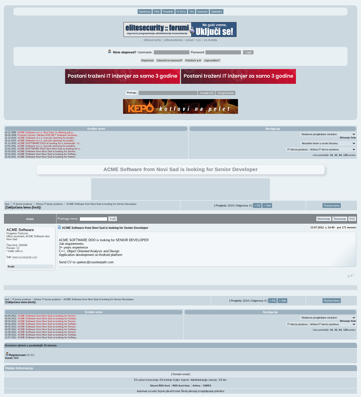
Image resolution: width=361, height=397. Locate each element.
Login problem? (212, 60)
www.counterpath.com (24, 257)
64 (340, 155)
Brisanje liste (348, 137)
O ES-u (181, 11)
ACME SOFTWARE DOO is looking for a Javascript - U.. (49, 143)
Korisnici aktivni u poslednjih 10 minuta (30, 345)
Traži (113, 218)
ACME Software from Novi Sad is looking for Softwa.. (47, 154)
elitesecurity (152, 40)
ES (209, 385)
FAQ (156, 11)
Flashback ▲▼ (193, 60)
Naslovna (144, 11)
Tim (191, 11)
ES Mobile (210, 40)
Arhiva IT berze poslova (49, 204)
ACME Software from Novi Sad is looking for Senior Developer (102, 204)
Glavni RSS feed (160, 385)
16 (331, 155)
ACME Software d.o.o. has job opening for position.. (47, 146)
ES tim (222, 379)
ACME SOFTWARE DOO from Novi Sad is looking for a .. (49, 148)
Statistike (216, 11)
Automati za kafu (147, 391)
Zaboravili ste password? (169, 60)
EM (205, 385)
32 (335, 155)
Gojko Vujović (181, 379)
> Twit (267, 205)
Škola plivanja (189, 391)
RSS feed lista (181, 385)
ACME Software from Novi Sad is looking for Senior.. (46, 151)
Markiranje (324, 218)
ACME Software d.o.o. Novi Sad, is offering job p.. (45, 132)
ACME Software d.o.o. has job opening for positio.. (46, 137)
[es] (7, 204)
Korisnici (202, 11)
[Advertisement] (180, 189)
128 (345, 155)
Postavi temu (331, 205)
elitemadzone (173, 40)
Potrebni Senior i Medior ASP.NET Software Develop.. (48, 135)
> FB (257, 205)
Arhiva (196, 385)
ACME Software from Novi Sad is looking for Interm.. (46, 156)
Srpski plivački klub (168, 391)
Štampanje (339, 218)
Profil (11, 266)
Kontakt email (181, 374)
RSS (198, 40)
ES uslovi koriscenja (146, 379)
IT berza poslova (22, 204)
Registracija (147, 60)
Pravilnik (168, 11)
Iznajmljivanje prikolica (211, 391)
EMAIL (189, 40)
